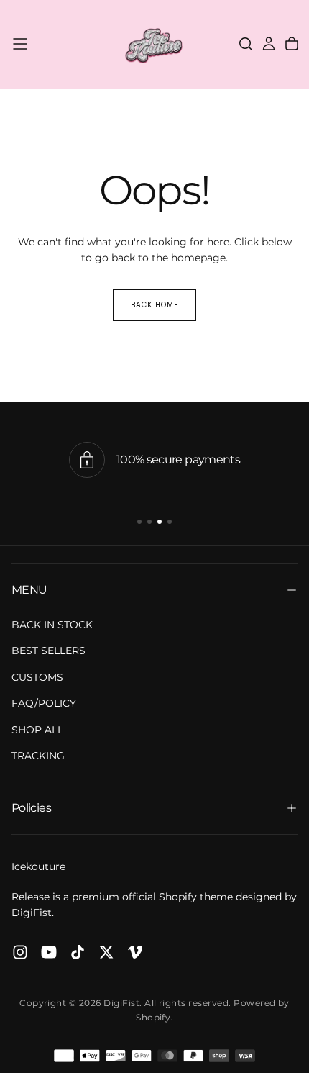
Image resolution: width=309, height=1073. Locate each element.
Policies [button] (31, 808)
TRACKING (38, 755)
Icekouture (38, 866)
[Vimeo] (135, 952)
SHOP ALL (37, 729)
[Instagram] (20, 952)
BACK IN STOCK (52, 624)
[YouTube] (48, 952)
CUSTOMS (37, 677)
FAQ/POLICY (43, 703)
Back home (154, 304)
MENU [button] (29, 590)
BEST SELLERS (48, 650)
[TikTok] (77, 952)
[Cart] (291, 43)
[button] (20, 44)
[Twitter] (106, 952)
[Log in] (268, 43)
